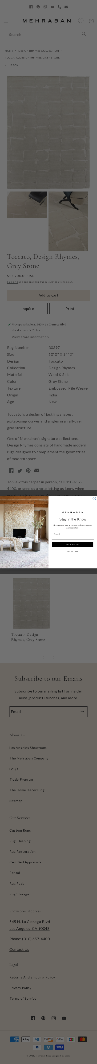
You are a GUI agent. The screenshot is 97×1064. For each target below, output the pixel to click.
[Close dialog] (94, 498)
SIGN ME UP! (72, 544)
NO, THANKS (72, 551)
